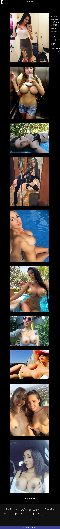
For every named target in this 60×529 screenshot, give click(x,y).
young (58, 51)
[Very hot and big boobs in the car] (29, 466)
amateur (52, 16)
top (55, 48)
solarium (52, 45)
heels (56, 31)
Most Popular (35, 6)
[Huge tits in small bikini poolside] (29, 289)
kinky (52, 34)
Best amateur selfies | (37, 515)
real (58, 40)
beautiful (52, 19)
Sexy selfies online (25, 509)
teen (57, 46)
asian (54, 16)
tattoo (52, 46)
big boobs (55, 21)
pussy (57, 40)
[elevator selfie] (29, 93)
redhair (53, 42)
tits (53, 48)
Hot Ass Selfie (37, 514)
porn (53, 40)
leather (57, 34)
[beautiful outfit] (29, 37)
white (56, 51)
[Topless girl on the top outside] (29, 410)
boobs (55, 24)
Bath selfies (30, 514)
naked (55, 37)
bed (54, 19)
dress (53, 28)
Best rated (29, 6)
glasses (52, 31)
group (54, 31)
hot (57, 33)
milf (58, 36)
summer (58, 45)
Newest (19, 6)
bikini (52, 22)
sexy (53, 43)
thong (52, 48)
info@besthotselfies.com (54, 2)
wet (54, 51)
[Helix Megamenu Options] (59, 7)
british (53, 25)
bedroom (56, 19)
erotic (55, 28)
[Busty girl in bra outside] (29, 138)
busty (58, 25)
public (55, 40)
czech (52, 28)
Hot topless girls (38, 509)
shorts (56, 43)
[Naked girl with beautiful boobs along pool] (29, 236)
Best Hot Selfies (30, 1)
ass (57, 16)
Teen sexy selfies (33, 510)
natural (57, 37)
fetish (57, 28)
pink (51, 40)
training (52, 49)
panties (56, 39)
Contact (48, 6)
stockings (55, 45)
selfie (57, 42)
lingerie (54, 36)
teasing (54, 46)
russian (56, 42)
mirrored (52, 37)
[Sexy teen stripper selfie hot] (29, 181)
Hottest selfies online (9, 514)
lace (53, 34)
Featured (24, 6)
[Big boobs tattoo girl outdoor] (29, 331)
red (51, 42)
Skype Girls (14, 6)
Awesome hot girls (21, 514)
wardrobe (52, 51)
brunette (56, 25)
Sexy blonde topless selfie (18, 515)
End (33, 498)
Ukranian (56, 49)
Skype (58, 43)
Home (9, 6)
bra (51, 25)
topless (58, 48)
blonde (57, 22)
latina (55, 34)
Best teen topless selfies (49, 514)
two (54, 49)
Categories (42, 6)
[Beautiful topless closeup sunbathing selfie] (29, 364)
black (54, 22)
